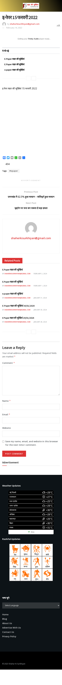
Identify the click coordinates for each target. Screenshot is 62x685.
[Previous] (28, 78)
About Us (7, 623)
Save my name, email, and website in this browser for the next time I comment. (31, 443)
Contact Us (8, 632)
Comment (8, 362)
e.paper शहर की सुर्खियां (14, 69)
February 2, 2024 (40, 274)
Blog (4, 618)
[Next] (33, 78)
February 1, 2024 (40, 286)
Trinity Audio (33, 39)
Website (6, 427)
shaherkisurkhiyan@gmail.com (24, 24)
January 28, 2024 (40, 322)
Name (6, 400)
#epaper (13, 171)
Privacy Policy (9, 636)
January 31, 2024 (40, 298)
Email (6, 414)
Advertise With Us (11, 627)
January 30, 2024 (40, 310)
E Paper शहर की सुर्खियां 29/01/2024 (18, 317)
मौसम (32, 532)
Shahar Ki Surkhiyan (17, 663)
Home (5, 614)
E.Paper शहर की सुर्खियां (14, 58)
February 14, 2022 (14, 27)
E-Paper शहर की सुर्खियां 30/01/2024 (18, 305)
